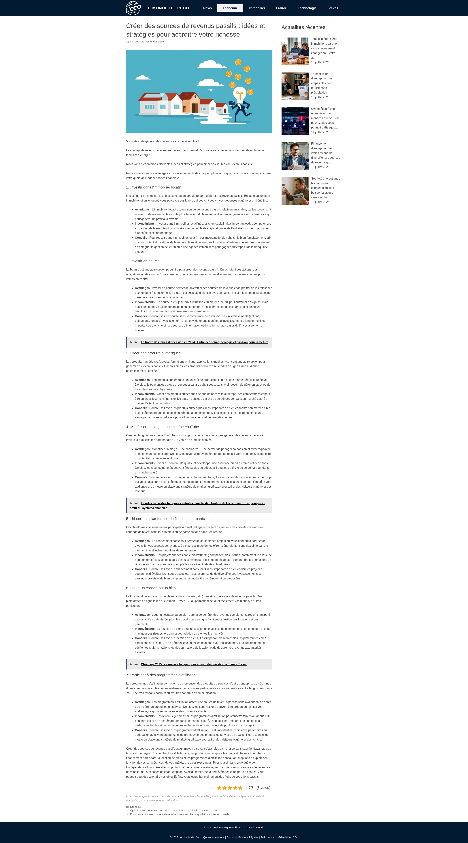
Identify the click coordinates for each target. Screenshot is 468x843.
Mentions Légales (248, 837)
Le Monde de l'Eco (167, 8)
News (207, 8)
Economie (230, 8)
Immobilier (257, 8)
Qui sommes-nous (213, 837)
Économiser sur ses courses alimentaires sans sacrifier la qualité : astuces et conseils (179, 814)
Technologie (307, 8)
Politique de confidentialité (276, 837)
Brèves (333, 8)
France (281, 8)
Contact (231, 837)
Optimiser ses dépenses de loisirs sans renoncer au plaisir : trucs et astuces (174, 810)
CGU (296, 837)
